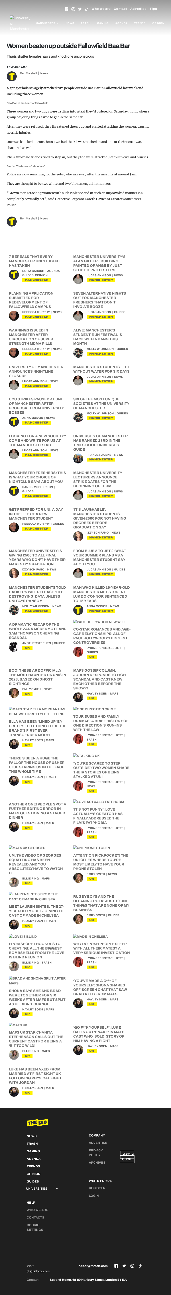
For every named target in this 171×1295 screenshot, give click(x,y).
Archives (97, 1162)
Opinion (158, 23)
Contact (120, 8)
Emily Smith (31, 689)
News (70, 23)
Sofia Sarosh (33, 271)
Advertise (138, 8)
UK (27, 647)
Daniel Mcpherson (37, 487)
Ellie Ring (30, 878)
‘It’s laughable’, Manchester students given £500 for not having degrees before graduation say (99, 518)
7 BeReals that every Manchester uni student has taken (34, 261)
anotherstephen (36, 643)
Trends (140, 23)
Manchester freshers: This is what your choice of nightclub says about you (37, 477)
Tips (153, 8)
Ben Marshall (28, 73)
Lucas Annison (99, 275)
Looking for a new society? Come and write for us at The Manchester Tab (37, 440)
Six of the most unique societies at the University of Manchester (101, 403)
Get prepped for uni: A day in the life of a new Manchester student (36, 514)
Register (97, 1188)
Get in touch (127, 1157)
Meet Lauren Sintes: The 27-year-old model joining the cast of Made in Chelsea (37, 911)
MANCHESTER (36, 279)
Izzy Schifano (98, 532)
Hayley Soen (97, 693)
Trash (85, 23)
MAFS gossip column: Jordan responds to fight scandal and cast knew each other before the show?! (100, 679)
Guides (28, 275)
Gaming (103, 23)
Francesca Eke (99, 454)
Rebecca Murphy (36, 312)
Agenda (121, 23)
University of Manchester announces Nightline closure (36, 371)
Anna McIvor (32, 418)
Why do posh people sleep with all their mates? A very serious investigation (101, 948)
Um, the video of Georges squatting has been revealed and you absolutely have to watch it (36, 864)
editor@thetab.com (93, 1266)
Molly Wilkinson (100, 349)
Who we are (101, 8)
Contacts (35, 1217)
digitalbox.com (38, 1271)
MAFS (114, 693)
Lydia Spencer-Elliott (105, 648)
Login (94, 1195)
